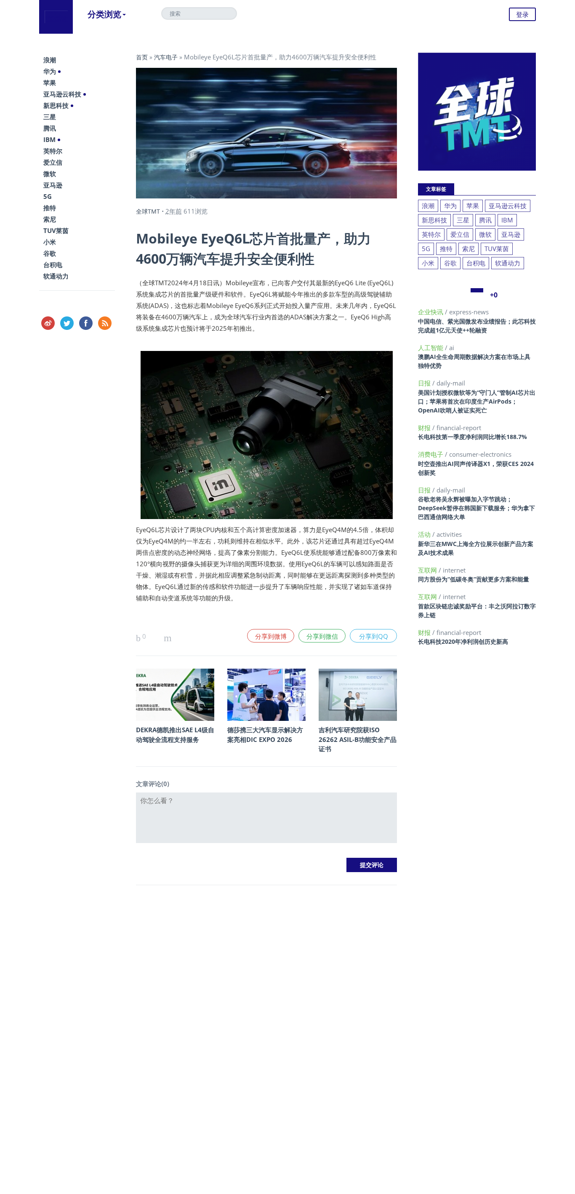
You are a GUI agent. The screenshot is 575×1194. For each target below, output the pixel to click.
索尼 (49, 219)
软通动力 (56, 276)
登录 (522, 14)
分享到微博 (271, 636)
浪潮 (49, 60)
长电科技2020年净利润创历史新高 (463, 641)
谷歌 (49, 253)
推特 (49, 207)
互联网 (428, 570)
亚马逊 (52, 185)
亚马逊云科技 (62, 94)
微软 (49, 173)
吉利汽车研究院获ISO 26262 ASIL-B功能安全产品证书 (358, 739)
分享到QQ (373, 636)
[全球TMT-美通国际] (56, 17)
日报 (425, 383)
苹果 (49, 82)
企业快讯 (431, 312)
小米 (49, 242)
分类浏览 (104, 14)
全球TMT (148, 211)
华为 (49, 71)
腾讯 (49, 128)
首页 (142, 57)
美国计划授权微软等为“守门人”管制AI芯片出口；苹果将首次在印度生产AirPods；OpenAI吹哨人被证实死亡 (476, 401)
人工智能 (431, 347)
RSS (105, 323)
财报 (425, 427)
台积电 (52, 264)
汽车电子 (166, 57)
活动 (425, 534)
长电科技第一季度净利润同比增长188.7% (472, 437)
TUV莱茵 (56, 230)
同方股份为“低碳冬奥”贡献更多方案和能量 (473, 579)
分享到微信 (322, 636)
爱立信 (52, 162)
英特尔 (52, 151)
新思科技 (56, 105)
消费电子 (431, 454)
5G (47, 196)
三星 (49, 116)
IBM (49, 139)
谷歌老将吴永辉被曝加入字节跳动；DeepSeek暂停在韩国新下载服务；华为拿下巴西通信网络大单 (476, 508)
